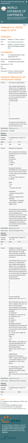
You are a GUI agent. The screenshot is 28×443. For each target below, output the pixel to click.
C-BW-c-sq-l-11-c (13, 128)
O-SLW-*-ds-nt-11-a (14, 378)
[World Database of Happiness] (3, 12)
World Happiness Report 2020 (16, 42)
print (26, 25)
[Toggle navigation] (2, 21)
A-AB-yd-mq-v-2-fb (14, 228)
